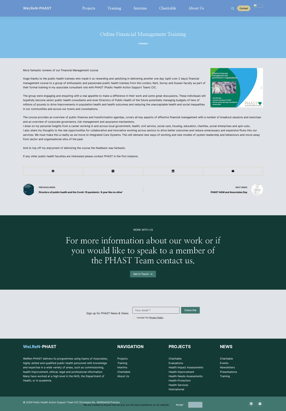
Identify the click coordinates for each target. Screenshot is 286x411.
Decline (195, 404)
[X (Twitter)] (113, 171)
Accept (179, 404)
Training (114, 8)
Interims (140, 8)
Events (224, 363)
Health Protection (180, 380)
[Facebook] (53, 171)
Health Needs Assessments (186, 376)
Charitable (167, 8)
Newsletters (227, 367)
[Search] (232, 8)
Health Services (178, 385)
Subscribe (190, 310)
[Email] (233, 171)
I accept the (150, 317)
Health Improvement (181, 371)
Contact (244, 8)
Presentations (228, 371)
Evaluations (176, 363)
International (176, 389)
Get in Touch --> (143, 274)
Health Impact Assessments (186, 367)
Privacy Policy (156, 317)
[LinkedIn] (173, 171)
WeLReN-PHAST (37, 8)
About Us (196, 8)
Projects (88, 8)
